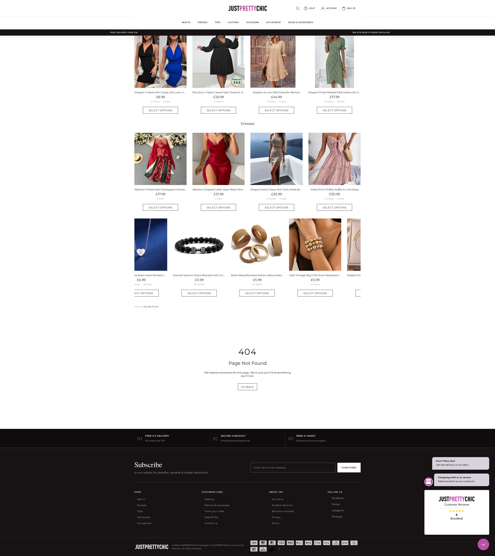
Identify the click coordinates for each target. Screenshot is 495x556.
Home (137, 306)
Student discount (282, 505)
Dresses (247, 124)
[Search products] (298, 8)
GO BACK (247, 386)
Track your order (214, 511)
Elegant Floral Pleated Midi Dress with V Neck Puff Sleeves (334, 92)
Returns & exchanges (217, 505)
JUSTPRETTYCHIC (247, 8)
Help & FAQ (211, 517)
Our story (277, 499)
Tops (140, 511)
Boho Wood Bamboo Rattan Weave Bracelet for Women (218, 275)
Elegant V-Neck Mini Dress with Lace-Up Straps (160, 92)
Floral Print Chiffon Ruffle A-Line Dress (334, 189)
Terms (275, 523)
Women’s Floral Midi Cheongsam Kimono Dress (160, 189)
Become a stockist (283, 511)
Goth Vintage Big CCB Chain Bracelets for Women (276, 275)
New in (141, 499)
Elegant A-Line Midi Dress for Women (276, 92)
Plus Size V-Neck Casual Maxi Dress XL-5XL (218, 92)
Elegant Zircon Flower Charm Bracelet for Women (334, 275)
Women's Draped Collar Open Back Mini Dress (218, 189)
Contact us (211, 523)
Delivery (209, 499)
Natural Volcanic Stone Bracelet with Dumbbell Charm (160, 275)
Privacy (276, 517)
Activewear (144, 517)
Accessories (144, 523)
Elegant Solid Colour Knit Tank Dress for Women (276, 189)
